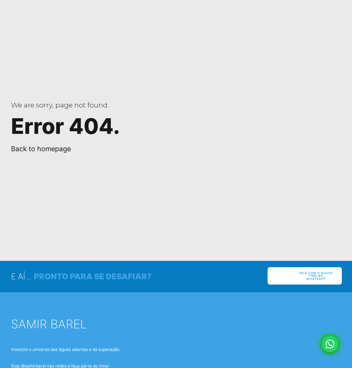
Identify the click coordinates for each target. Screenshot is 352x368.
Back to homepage (41, 149)
